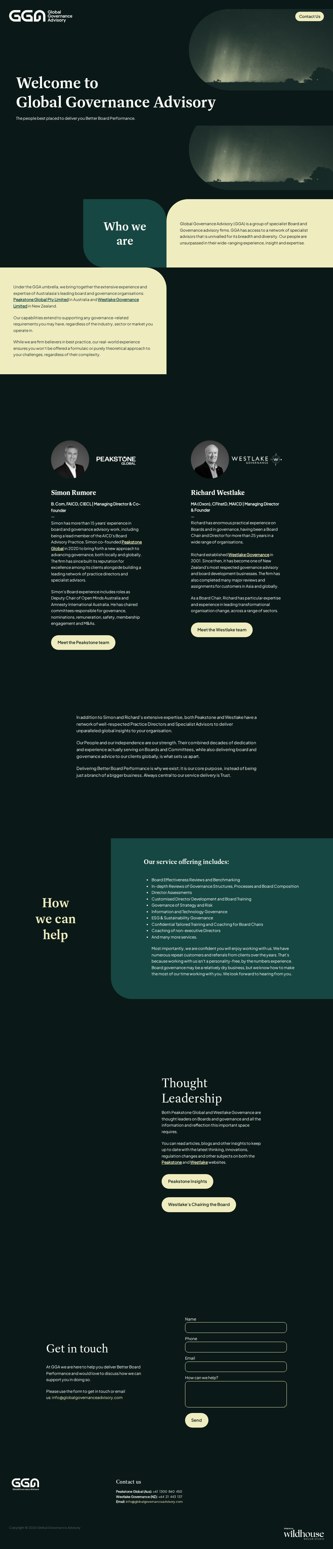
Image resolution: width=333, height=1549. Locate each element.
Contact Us (309, 16)
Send (196, 1420)
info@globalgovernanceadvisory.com (87, 1397)
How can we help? (201, 1377)
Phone (191, 1338)
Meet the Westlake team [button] (221, 629)
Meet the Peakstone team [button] (83, 642)
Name (190, 1319)
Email (190, 1358)
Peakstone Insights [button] (187, 1181)
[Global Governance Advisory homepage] (40, 16)
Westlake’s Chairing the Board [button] (199, 1204)
